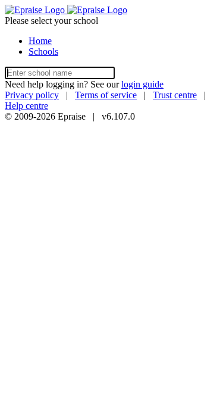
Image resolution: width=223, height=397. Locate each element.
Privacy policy (32, 95)
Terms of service (106, 95)
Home (40, 41)
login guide (142, 84)
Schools (43, 51)
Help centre (26, 106)
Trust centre (175, 95)
